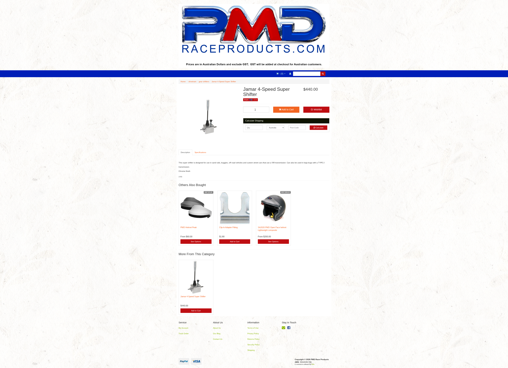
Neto (312, 364)
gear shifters (204, 81)
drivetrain (192, 81)
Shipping (251, 350)
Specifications (200, 152)
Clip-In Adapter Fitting (228, 227)
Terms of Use (252, 328)
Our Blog (216, 333)
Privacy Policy (253, 333)
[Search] (322, 73)
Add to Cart (287, 109)
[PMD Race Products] (254, 35)
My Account (183, 328)
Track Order (184, 333)
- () (281, 73)
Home (183, 81)
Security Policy (253, 345)
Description (185, 152)
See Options (196, 241)
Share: (246, 100)
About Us (217, 328)
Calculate (319, 128)
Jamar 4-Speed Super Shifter (224, 81)
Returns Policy (253, 339)
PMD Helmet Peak (188, 227)
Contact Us (217, 339)
